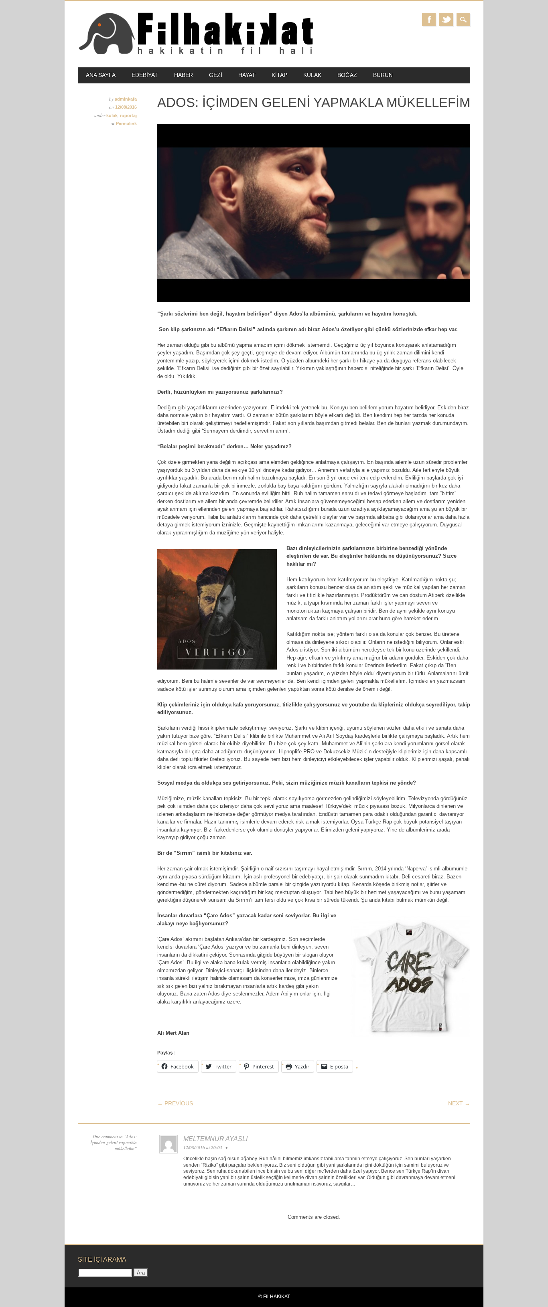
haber (183, 75)
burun (383, 75)
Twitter (446, 19)
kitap (279, 75)
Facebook (429, 19)
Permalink (126, 123)
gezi (215, 75)
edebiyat (145, 75)
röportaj (128, 115)
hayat (247, 75)
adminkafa (126, 99)
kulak (312, 75)
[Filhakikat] (195, 54)
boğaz (347, 75)
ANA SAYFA (101, 75)
